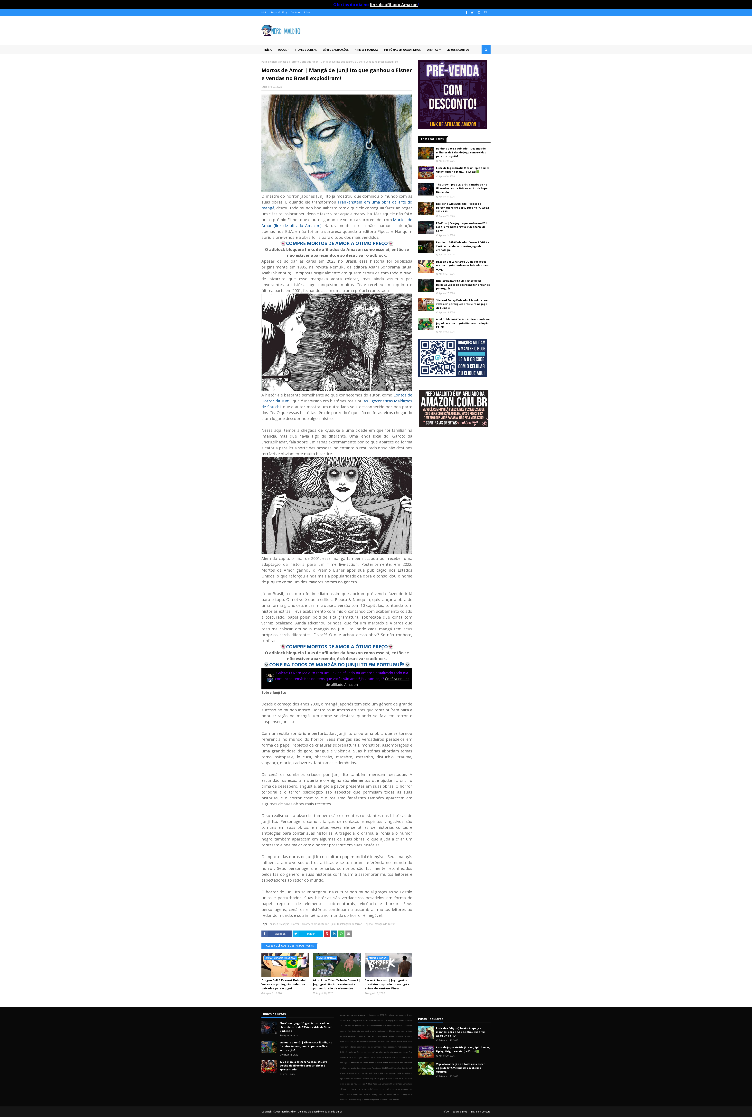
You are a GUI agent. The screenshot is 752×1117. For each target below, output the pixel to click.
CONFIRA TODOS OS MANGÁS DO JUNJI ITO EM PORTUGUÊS (337, 664)
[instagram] (479, 12)
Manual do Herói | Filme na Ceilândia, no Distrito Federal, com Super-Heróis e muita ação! (305, 1046)
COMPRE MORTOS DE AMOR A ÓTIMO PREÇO (337, 243)
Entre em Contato (481, 1111)
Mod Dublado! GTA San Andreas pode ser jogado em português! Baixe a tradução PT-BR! (463, 323)
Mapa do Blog (279, 12)
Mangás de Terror (288, 61)
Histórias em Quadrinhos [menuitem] (402, 49)
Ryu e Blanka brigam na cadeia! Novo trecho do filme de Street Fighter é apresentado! (303, 1065)
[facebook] (466, 12)
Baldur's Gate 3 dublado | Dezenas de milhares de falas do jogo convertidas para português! (461, 152)
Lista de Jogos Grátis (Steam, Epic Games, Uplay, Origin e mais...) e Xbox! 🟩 (463, 170)
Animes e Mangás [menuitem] (366, 49)
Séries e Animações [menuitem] (336, 49)
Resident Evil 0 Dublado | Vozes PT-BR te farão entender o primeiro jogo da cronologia (462, 246)
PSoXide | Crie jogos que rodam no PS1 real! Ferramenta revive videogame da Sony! (461, 226)
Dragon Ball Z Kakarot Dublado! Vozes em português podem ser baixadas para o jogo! (284, 984)
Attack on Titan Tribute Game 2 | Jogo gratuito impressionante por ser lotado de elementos (337, 984)
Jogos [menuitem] (282, 49)
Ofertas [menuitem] (432, 49)
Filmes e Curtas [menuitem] (306, 49)
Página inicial (268, 61)
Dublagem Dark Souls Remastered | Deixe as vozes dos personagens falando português (463, 284)
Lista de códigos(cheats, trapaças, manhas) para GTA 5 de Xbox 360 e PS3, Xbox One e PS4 (461, 1032)
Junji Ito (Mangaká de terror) (347, 924)
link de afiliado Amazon (394, 4)
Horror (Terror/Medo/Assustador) (310, 924)
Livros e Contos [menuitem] (458, 49)
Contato (295, 12)
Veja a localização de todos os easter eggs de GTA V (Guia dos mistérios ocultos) (460, 1067)
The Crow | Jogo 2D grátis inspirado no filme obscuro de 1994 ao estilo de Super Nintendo (462, 188)
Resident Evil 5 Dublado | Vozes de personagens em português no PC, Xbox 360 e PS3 (462, 207)
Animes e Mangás (279, 924)
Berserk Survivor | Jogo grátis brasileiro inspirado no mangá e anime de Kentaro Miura (387, 984)
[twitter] (472, 12)
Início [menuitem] (268, 49)
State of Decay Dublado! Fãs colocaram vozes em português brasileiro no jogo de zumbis (462, 304)
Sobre (307, 12)
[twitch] (485, 12)
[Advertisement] (454, 461)
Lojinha (369, 924)
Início (264, 12)
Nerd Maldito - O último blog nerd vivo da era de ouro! (311, 1111)
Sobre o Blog (460, 1111)
